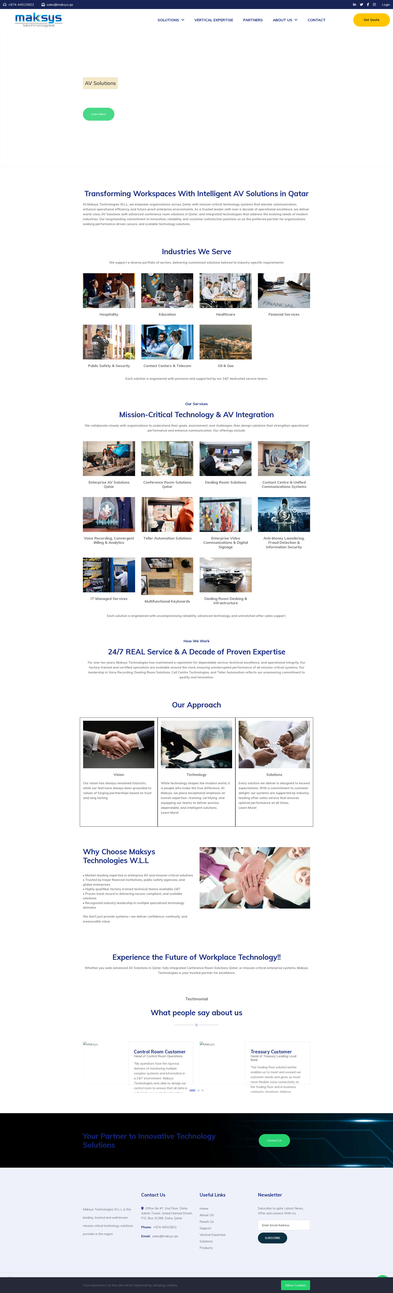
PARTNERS (253, 20)
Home (204, 1208)
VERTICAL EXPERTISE (213, 20)
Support (205, 1228)
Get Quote (371, 20)
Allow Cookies (295, 1285)
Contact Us (274, 1140)
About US (207, 1215)
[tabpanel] (138, 1062)
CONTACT (317, 20)
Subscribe (272, 1238)
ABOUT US (282, 20)
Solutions (206, 1241)
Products (206, 1248)
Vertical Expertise (213, 1235)
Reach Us (207, 1221)
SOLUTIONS (168, 20)
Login (386, 4)
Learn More (98, 116)
